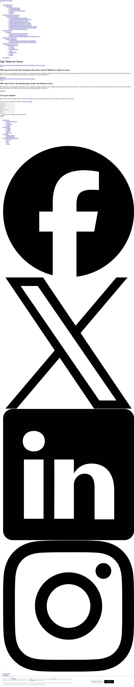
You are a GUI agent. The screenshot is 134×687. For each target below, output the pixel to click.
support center (28, 101)
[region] (67, 682)
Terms (31, 678)
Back (5, 5)
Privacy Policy (53, 678)
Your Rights (32, 680)
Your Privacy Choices (97, 681)
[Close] (0, 92)
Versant (14, 678)
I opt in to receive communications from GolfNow (14, 114)
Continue (109, 681)
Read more (2, 77)
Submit (2, 116)
